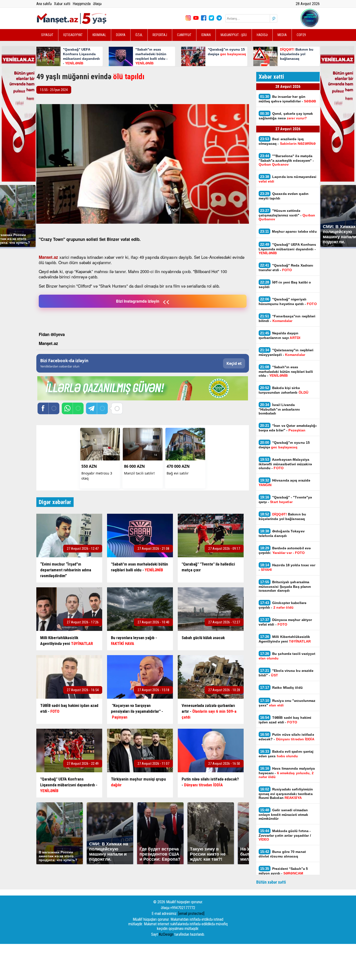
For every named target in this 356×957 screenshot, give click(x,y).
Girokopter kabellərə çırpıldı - (283, 605)
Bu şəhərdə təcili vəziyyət (287, 655)
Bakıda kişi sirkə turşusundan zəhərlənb (284, 390)
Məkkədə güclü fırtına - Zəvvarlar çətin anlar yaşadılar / (285, 835)
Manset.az (48, 257)
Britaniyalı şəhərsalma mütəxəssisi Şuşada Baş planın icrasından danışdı (285, 586)
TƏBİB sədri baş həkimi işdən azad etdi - (285, 719)
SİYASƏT (47, 35)
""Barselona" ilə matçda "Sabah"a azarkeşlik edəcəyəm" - (286, 160)
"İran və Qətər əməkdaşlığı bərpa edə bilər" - (288, 427)
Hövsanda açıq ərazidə (284, 482)
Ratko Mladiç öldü (281, 687)
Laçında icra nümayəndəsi (288, 179)
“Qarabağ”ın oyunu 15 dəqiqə (284, 444)
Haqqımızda (82, 3)
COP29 (301, 35)
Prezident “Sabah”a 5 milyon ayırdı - (283, 870)
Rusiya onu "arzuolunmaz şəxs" (287, 702)
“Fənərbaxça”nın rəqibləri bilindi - (287, 318)
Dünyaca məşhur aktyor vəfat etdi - (285, 622)
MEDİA (282, 35)
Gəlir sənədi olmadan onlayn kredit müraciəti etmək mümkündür (283, 814)
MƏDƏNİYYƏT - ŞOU (234, 35)
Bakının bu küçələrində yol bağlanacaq (282, 516)
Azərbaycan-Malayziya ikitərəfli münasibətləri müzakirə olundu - (285, 463)
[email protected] (191, 913)
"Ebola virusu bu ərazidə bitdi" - (286, 672)
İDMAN (206, 35)
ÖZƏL (139, 35)
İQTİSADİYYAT (73, 35)
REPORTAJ (160, 35)
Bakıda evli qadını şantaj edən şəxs (286, 753)
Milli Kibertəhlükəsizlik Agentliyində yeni (285, 639)
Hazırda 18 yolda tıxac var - (287, 567)
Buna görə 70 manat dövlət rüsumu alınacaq (282, 854)
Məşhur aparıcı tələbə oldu (288, 231)
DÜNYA (120, 35)
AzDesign (166, 934)
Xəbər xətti (62, 3)
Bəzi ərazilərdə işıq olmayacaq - (287, 141)
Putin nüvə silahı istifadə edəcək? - (286, 736)
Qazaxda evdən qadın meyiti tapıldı (284, 195)
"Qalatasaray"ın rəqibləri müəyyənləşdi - (286, 352)
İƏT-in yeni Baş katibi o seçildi (285, 284)
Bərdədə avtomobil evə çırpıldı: (285, 550)
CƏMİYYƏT (184, 35)
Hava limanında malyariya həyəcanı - (287, 772)
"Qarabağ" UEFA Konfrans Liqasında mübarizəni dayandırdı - (287, 248)
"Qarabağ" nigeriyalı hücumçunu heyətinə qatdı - (288, 301)
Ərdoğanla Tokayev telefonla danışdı (282, 533)
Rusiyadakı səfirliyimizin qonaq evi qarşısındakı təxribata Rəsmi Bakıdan (286, 793)
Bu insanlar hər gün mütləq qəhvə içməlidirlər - (287, 98)
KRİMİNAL (99, 35)
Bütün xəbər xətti (271, 882)
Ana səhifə (44, 3)
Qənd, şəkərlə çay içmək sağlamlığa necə (286, 115)
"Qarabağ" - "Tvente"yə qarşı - (285, 499)
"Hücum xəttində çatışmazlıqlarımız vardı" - (287, 214)
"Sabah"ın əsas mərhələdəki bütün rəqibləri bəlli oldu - (286, 371)
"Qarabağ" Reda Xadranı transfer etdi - (286, 267)
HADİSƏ (262, 35)
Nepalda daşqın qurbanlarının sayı (279, 335)
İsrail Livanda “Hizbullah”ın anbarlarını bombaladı (279, 409)
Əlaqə (97, 3)
